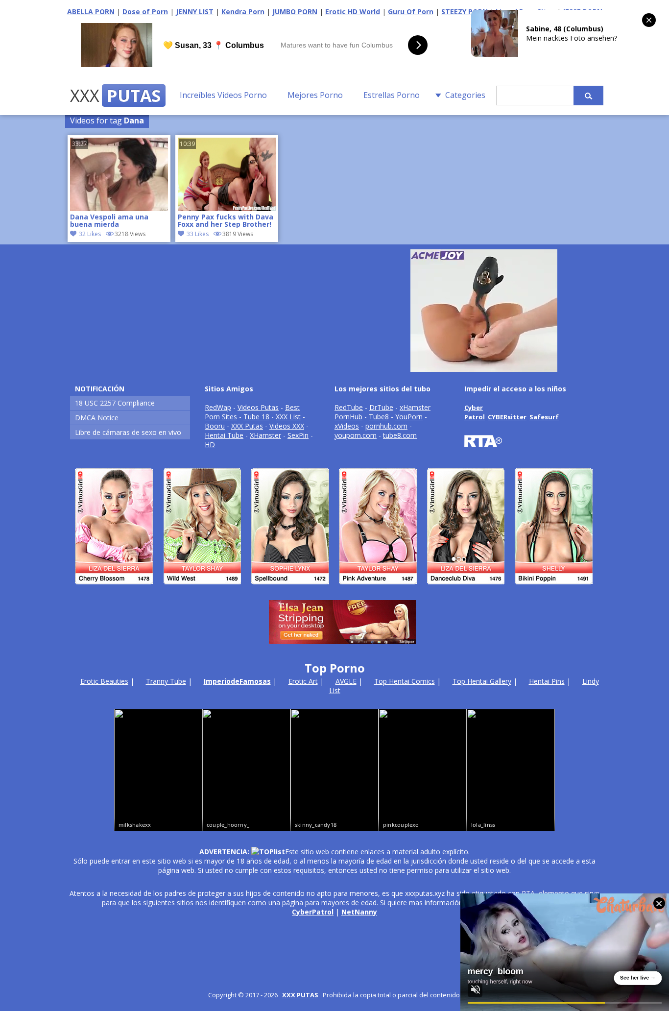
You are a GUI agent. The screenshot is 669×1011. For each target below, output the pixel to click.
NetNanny (359, 911)
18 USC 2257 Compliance (115, 403)
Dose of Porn (145, 11)
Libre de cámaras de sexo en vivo (128, 432)
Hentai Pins (547, 681)
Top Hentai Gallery (482, 681)
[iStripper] (334, 588)
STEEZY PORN (464, 11)
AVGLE (346, 681)
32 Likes (90, 234)
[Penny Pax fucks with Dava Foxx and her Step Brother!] (227, 208)
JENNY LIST (195, 11)
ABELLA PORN (91, 11)
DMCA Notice (97, 417)
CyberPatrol (313, 911)
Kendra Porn (242, 11)
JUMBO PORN (294, 11)
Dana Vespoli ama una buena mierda (109, 221)
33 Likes (198, 234)
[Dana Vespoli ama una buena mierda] (119, 208)
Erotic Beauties (104, 681)
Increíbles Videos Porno (223, 95)
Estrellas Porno (391, 95)
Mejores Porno (315, 95)
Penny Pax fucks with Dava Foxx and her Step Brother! (225, 221)
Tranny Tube (166, 681)
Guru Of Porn (410, 11)
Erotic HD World (352, 11)
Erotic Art (303, 681)
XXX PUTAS (300, 994)
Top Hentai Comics (404, 681)
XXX (115, 95)
